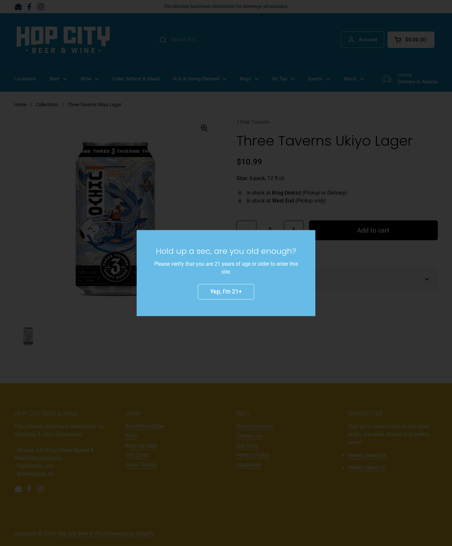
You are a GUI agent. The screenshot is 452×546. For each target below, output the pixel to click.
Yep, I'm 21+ (226, 291)
